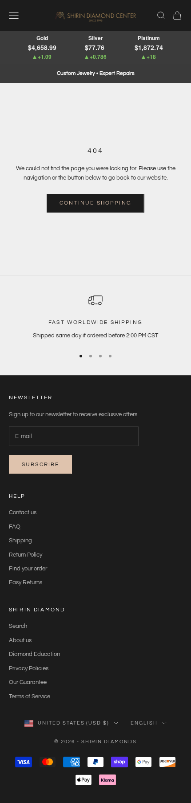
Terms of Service (29, 696)
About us (20, 640)
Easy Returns (25, 582)
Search (18, 626)
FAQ (14, 527)
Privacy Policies (28, 668)
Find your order (28, 568)
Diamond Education (34, 654)
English (144, 723)
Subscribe (40, 464)
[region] (95, 316)
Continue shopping (95, 203)
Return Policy (25, 555)
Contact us (22, 512)
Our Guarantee (28, 682)
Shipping (20, 540)
